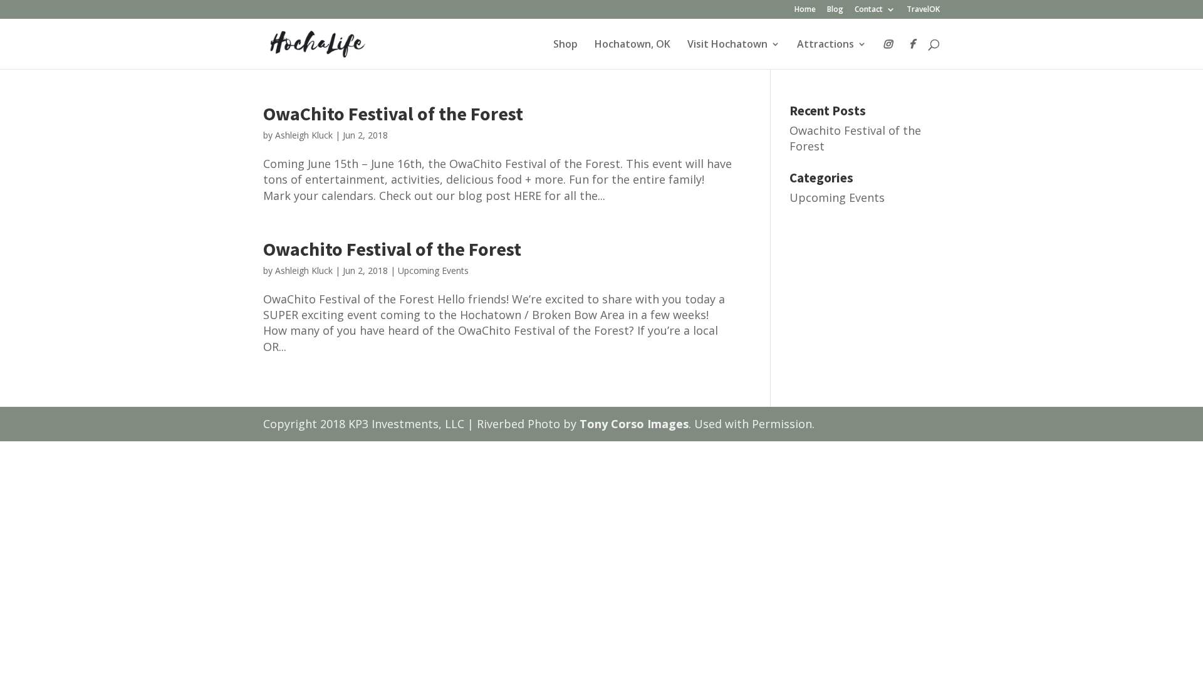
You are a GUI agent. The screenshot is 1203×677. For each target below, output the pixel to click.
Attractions (825, 45)
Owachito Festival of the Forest (392, 249)
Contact (869, 10)
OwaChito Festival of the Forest (393, 113)
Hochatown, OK (632, 45)
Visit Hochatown (727, 45)
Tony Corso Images (634, 423)
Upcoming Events (433, 270)
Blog (835, 10)
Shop (565, 45)
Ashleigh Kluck (304, 135)
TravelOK (923, 10)
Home (805, 10)
